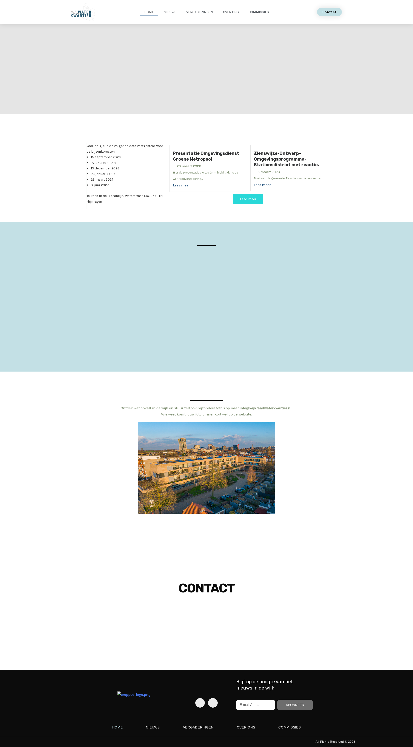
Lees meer (181, 185)
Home (149, 12)
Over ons (231, 12)
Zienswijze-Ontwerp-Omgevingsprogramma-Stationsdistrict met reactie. (286, 159)
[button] (6, 467)
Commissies (259, 12)
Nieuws (170, 12)
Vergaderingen (199, 12)
